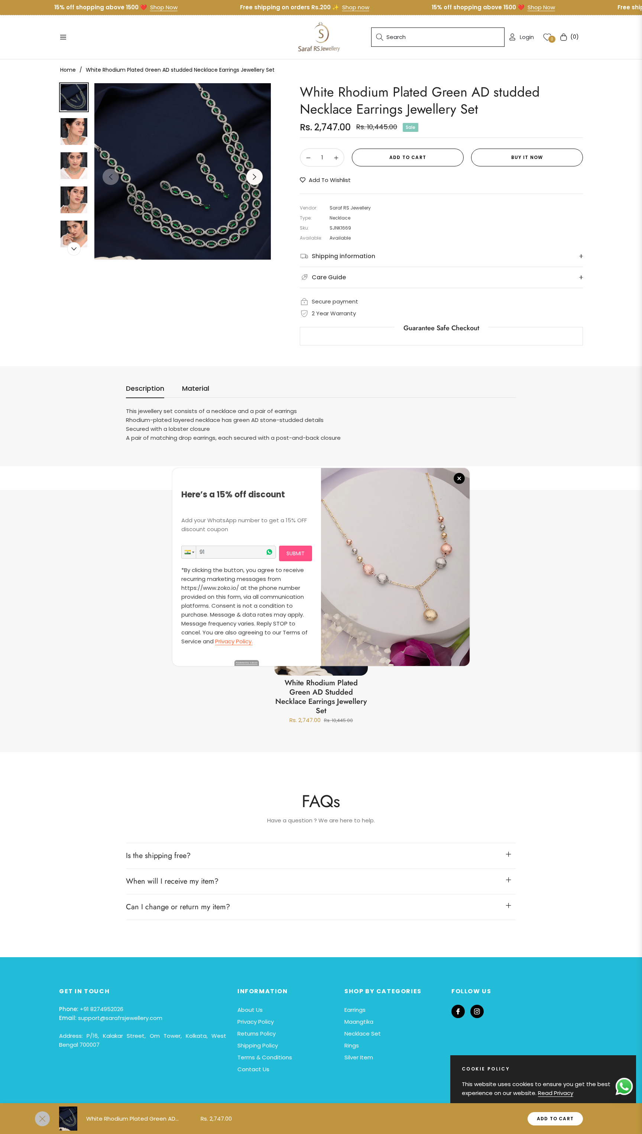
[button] (189, 552)
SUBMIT (295, 553)
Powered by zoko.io (246, 662)
